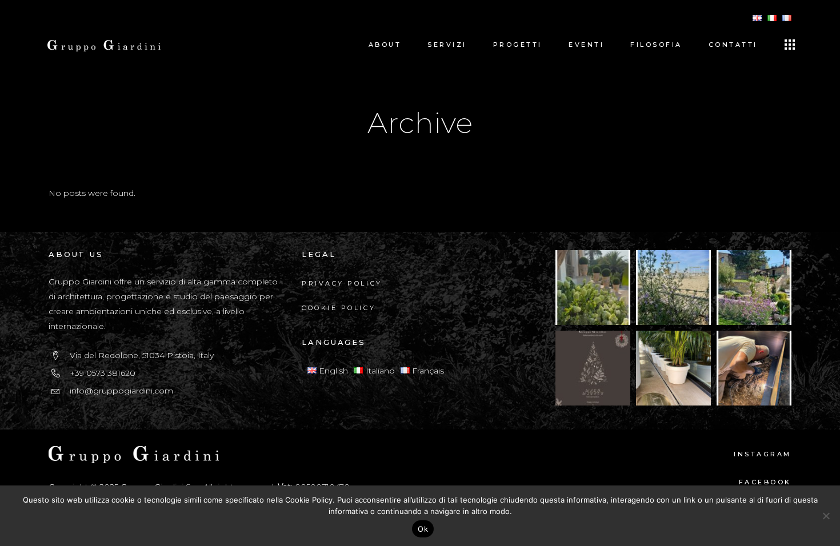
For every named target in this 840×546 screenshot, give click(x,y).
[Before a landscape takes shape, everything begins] (673, 368)
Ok (423, 528)
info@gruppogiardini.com (121, 391)
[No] (825, 515)
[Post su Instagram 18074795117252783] (592, 368)
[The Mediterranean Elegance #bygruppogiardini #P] (592, 287)
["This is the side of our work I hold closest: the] (754, 368)
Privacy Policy (342, 283)
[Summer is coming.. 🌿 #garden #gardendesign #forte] (673, 287)
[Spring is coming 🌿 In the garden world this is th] (754, 287)
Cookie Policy (338, 308)
